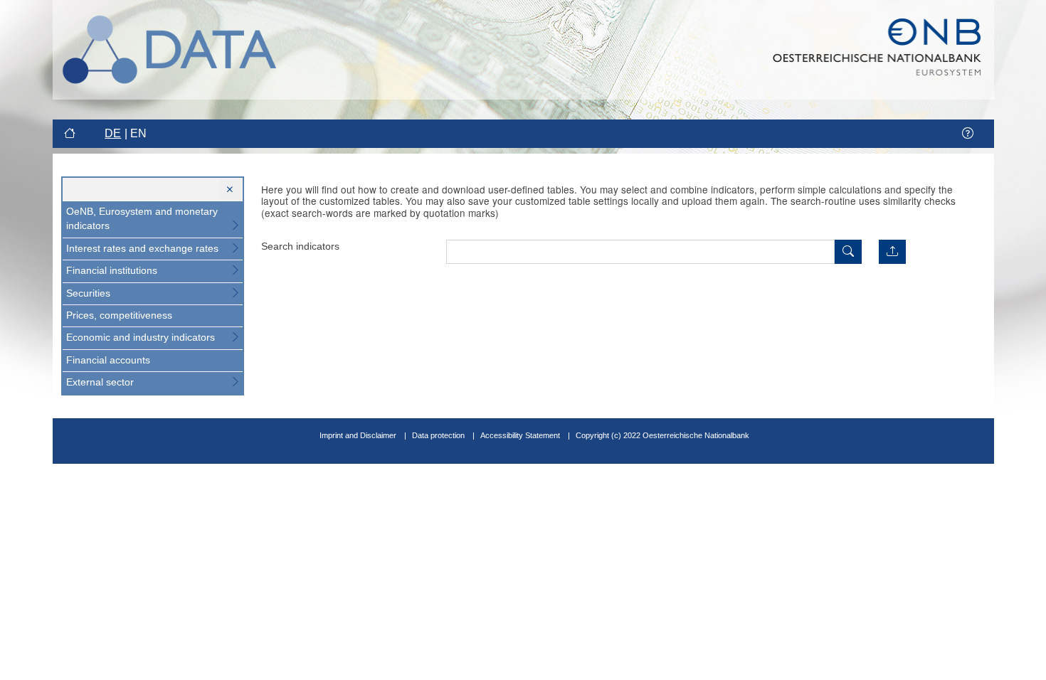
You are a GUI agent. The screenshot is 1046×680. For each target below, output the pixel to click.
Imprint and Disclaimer (357, 435)
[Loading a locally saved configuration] (892, 252)
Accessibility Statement (521, 435)
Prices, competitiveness (119, 315)
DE (113, 133)
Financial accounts (108, 360)
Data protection (438, 435)
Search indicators (300, 246)
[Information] (967, 133)
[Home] (71, 133)
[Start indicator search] (848, 252)
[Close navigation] (230, 190)
